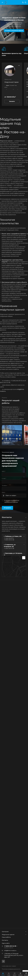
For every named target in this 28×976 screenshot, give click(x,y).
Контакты (5, 940)
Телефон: (5, 485)
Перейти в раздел (25, 517)
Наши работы (6, 937)
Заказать (12, 101)
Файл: (3, 492)
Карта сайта (5, 943)
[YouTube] (3, 961)
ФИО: (4, 471)
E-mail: (4, 478)
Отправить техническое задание (14, 30)
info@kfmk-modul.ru (10, 950)
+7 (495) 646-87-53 (9, 538)
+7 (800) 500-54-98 (9, 540)
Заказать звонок (8, 947)
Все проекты (25, 401)
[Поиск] (25, 2)
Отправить (7, 508)
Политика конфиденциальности (11, 969)
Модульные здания (6, 141)
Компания (5, 931)
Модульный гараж (11, 82)
